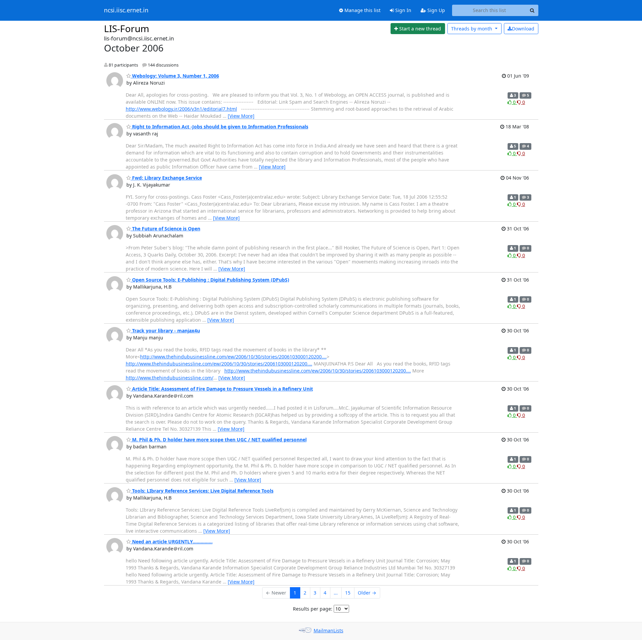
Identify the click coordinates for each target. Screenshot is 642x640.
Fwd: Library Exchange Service (166, 178)
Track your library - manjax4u (165, 330)
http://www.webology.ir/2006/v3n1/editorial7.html (181, 109)
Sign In (402, 10)
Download (523, 28)
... (336, 593)
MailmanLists (328, 630)
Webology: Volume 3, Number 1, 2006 (175, 76)
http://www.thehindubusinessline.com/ (169, 378)
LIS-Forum (126, 28)
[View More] (241, 116)
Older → (367, 593)
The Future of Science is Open (165, 228)
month (472, 28)
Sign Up (435, 10)
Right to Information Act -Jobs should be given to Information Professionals (219, 126)
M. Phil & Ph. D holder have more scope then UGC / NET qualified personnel (219, 439)
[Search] (532, 10)
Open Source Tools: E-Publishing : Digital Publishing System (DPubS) (210, 280)
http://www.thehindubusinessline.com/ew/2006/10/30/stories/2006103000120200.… (233, 356)
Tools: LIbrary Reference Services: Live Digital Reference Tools (202, 491)
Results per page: (312, 609)
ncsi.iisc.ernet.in (126, 10)
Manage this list (362, 10)
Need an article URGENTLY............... (172, 541)
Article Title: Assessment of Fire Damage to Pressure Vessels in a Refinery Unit (222, 389)
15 (347, 593)
